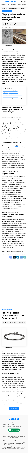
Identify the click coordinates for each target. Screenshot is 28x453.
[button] (3, 1)
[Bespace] (10, 1)
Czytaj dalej (14, 408)
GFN (16, 146)
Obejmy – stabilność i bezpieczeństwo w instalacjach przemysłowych (13, 100)
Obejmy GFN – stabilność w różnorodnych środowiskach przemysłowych (10, 92)
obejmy (10, 123)
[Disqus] (14, 283)
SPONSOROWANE (7, 309)
